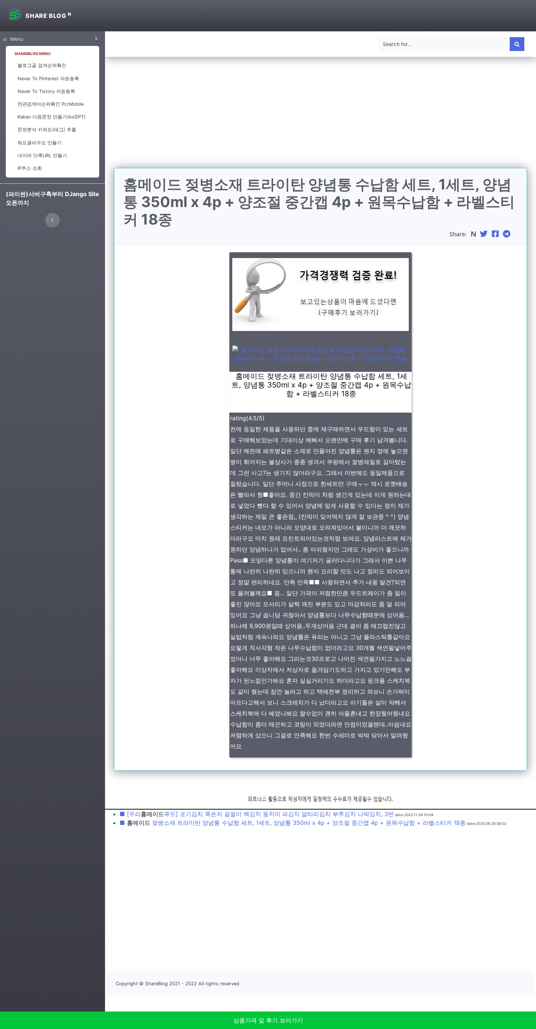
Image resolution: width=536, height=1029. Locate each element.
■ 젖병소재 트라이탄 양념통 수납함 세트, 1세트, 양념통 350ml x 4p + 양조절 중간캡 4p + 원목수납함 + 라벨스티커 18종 (293, 822)
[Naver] (474, 234)
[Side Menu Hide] (52, 220)
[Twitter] (484, 234)
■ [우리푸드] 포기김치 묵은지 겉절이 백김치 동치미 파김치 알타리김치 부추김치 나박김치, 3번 (257, 814)
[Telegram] (507, 234)
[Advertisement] (320, 117)
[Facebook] (496, 234)
